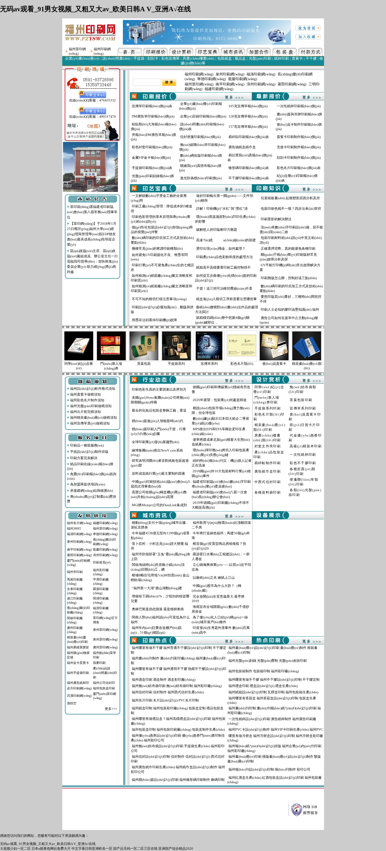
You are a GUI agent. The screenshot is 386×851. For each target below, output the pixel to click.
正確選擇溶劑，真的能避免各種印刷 (288, 248)
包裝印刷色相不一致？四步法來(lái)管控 (291, 209)
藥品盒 (240, 58)
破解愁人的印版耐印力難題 (216, 230)
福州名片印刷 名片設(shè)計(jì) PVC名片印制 (165, 700)
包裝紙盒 (224, 58)
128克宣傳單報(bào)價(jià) (248, 116)
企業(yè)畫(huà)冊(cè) (82, 58)
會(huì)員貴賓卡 (274, 364)
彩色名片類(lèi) (241, 364)
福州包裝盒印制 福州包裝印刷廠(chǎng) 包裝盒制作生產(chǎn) (178, 729)
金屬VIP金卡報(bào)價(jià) (151, 158)
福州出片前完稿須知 (85, 412)
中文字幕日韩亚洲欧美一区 (91, 848)
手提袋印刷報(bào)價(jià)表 (152, 168)
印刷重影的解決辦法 (276, 219)
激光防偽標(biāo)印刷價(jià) (201, 178)
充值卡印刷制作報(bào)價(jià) (299, 147)
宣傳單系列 (209, 364)
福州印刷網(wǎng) (199, 74)
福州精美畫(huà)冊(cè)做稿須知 (93, 417)
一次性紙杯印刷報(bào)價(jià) (299, 106)
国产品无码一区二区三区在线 (135, 848)
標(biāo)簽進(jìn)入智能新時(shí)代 (157, 421)
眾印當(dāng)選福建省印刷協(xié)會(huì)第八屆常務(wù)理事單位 (92, 212)
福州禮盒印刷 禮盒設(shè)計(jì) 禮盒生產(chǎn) (263, 686)
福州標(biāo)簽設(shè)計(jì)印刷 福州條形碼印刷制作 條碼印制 (178, 780)
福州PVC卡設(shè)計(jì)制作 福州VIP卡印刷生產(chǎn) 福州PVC (275, 729)
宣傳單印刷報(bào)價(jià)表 (152, 106)
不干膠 (311, 58)
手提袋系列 (176, 364)
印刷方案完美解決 (83, 458)
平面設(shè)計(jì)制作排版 (88, 452)
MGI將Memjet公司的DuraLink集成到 (159, 505)
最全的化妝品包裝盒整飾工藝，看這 (159, 410)
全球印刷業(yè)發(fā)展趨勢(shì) (155, 442)
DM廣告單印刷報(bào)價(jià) (153, 116)
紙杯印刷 (281, 58)
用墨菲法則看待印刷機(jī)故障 (154, 320)
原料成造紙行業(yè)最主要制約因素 (158, 473)
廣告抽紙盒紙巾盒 (242, 147)
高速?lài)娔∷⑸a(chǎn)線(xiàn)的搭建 (226, 240)
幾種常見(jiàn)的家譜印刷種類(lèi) (157, 248)
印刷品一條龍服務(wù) (86, 445)
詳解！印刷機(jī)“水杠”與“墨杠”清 (222, 209)
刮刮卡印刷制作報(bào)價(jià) (299, 158)
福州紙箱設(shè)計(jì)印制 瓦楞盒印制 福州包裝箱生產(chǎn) (273, 692)
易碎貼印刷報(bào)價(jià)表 (248, 137)
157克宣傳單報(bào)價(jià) (248, 127)
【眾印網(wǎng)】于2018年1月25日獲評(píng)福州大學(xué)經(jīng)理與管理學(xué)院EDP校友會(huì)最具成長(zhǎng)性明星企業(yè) (91, 234)
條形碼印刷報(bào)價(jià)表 (248, 168)
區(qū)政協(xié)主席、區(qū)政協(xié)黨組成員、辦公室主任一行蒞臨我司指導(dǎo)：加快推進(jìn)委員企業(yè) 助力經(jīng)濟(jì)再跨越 (92, 261)
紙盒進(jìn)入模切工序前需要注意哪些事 (226, 299)
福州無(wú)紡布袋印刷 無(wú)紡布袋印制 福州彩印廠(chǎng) (177, 686)
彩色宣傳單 (170, 58)
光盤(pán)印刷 (260, 58)
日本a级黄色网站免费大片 (51, 848)
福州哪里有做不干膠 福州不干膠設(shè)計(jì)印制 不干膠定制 (274, 679)
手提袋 (138, 58)
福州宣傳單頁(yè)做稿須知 (89, 423)
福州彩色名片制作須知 (86, 400)
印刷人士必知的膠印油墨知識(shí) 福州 (290, 309)
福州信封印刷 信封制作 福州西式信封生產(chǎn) (168, 692)
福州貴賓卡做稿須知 (85, 394)
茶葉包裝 (144, 364)
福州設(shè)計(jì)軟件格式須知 (92, 389)
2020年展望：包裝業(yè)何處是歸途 (220, 400)
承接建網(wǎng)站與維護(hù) (91, 491)
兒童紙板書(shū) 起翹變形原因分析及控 (290, 198)
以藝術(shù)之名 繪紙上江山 (214, 578)
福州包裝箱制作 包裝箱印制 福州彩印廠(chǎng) (263, 671)
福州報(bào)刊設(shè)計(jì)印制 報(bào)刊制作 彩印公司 (269, 769)
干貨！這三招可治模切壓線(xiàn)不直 (224, 288)
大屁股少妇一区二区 (15, 848)
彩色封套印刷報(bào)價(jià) (152, 147)
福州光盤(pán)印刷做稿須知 (90, 406)
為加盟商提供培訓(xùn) (87, 484)
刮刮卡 (152, 58)
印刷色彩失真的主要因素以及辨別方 (159, 389)
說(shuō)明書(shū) (116, 58)
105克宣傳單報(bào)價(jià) (248, 106)
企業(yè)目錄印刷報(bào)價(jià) (203, 116)
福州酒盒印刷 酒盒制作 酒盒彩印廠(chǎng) (163, 679)
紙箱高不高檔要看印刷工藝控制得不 (223, 267)
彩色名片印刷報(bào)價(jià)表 (299, 168)
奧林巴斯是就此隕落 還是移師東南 (158, 609)
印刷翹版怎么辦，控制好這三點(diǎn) (289, 278)
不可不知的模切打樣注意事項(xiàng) (159, 299)
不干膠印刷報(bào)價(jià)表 (248, 178)
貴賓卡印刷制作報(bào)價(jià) (299, 137)
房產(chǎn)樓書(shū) (198, 58)
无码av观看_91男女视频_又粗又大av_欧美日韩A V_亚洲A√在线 (95, 9)
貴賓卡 (297, 58)
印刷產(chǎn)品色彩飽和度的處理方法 (224, 257)
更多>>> (111, 709)
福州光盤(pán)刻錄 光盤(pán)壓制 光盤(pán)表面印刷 (267, 661)
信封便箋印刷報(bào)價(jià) (200, 137)
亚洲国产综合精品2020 (175, 848)
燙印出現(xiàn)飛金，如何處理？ (221, 248)
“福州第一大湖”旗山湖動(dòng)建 (157, 588)
